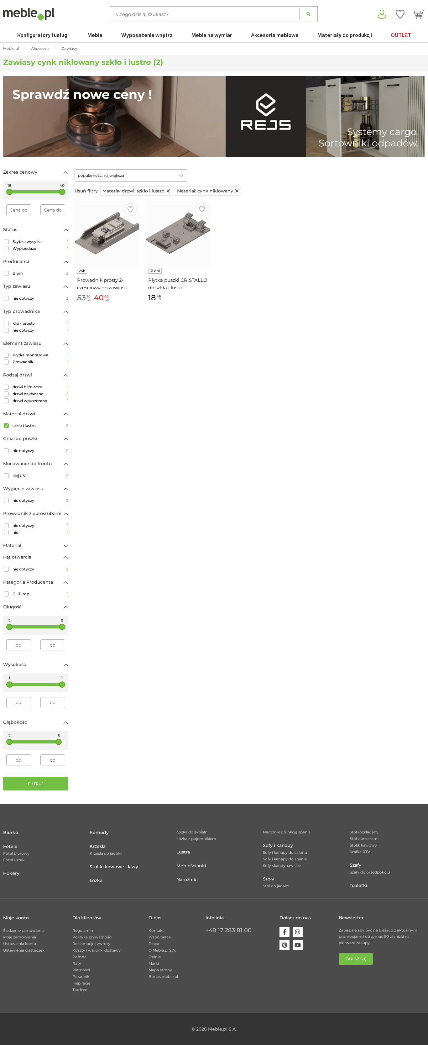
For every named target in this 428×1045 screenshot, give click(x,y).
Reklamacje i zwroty (91, 943)
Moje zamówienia (19, 937)
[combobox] (131, 175)
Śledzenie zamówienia (23, 930)
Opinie (155, 956)
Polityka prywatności (92, 937)
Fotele (10, 846)
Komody (99, 832)
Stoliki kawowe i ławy (114, 866)
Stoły (268, 879)
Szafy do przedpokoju (370, 872)
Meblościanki (191, 866)
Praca (154, 943)
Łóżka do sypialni (192, 832)
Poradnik (80, 976)
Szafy (355, 865)
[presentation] (12, 116)
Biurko (10, 832)
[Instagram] (298, 932)
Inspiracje (81, 983)
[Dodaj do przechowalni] (130, 209)
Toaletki (358, 885)
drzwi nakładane (40, 393)
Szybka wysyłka (40, 241)
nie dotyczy (40, 298)
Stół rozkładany (364, 832)
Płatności (81, 970)
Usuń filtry (86, 191)
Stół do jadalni (276, 886)
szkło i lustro (40, 425)
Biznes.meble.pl (163, 976)
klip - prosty (40, 323)
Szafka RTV (360, 851)
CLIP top (40, 593)
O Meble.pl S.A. (162, 950)
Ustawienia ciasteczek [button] (23, 950)
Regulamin (82, 930)
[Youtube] (298, 945)
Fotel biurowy (16, 853)
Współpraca (160, 937)
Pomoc (79, 956)
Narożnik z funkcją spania (287, 832)
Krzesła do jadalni (106, 853)
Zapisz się (355, 959)
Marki (154, 963)
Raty (76, 963)
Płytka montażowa (40, 355)
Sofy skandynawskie (282, 865)
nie (40, 532)
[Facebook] (284, 932)
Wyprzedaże (40, 248)
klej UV (40, 475)
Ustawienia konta (19, 943)
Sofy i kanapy (278, 845)
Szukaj (308, 14)
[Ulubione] (400, 14)
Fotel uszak (13, 860)
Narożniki (187, 879)
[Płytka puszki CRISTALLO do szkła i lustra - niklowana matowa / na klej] (178, 233)
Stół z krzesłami (364, 838)
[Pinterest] (284, 945)
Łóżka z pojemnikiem (196, 838)
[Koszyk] (419, 14)
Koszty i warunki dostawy (96, 950)
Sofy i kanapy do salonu (285, 852)
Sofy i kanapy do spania (285, 859)
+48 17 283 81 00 (229, 930)
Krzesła (98, 846)
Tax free (79, 989)
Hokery (11, 873)
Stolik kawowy (363, 845)
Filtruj (36, 783)
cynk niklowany (205, 191)
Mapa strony (160, 970)
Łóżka (96, 880)
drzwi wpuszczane (40, 400)
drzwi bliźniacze (40, 387)
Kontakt (156, 930)
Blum (40, 273)
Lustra (183, 852)
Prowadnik (40, 362)
